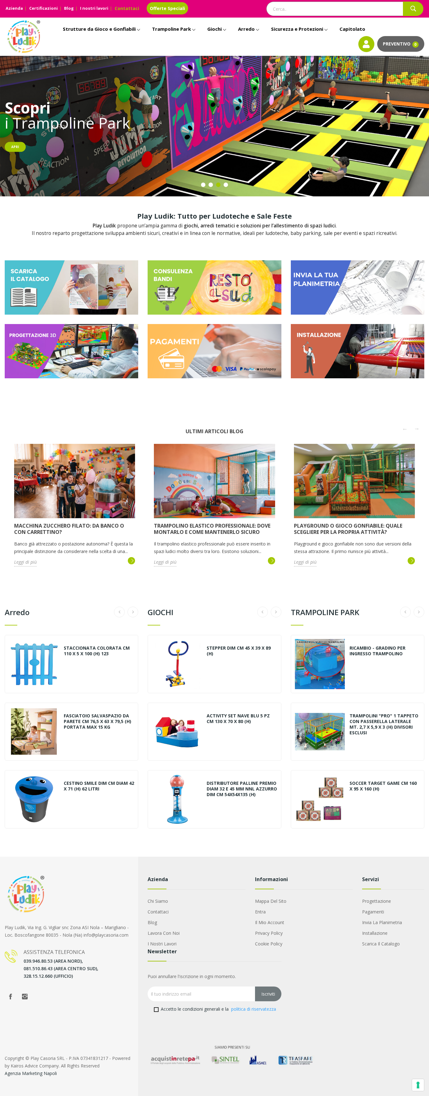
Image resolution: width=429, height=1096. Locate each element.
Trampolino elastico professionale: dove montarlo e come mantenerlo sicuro (212, 528)
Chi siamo (158, 901)
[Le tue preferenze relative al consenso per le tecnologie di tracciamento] (418, 1085)
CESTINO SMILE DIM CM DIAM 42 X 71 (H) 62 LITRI (99, 786)
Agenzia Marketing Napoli (31, 1073)
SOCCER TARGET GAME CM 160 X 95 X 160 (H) (383, 786)
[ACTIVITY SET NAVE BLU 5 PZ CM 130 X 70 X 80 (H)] (177, 732)
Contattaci (127, 8)
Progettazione (376, 901)
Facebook (10, 996)
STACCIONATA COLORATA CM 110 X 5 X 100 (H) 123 (97, 651)
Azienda (14, 8)
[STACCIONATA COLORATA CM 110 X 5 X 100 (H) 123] (34, 664)
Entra (260, 912)
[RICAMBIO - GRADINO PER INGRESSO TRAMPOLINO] (320, 664)
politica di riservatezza (253, 1009)
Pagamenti (373, 912)
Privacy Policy (269, 933)
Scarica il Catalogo (381, 944)
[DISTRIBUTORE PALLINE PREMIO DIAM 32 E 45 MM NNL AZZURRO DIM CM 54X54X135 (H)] (177, 799)
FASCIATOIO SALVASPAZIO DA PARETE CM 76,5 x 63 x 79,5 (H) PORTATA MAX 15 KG (97, 721)
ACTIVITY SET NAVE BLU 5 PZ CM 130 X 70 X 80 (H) (238, 718)
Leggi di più (25, 562)
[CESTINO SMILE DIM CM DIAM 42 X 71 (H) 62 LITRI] (34, 799)
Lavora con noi (164, 933)
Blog (69, 8)
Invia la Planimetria (382, 922)
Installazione (375, 933)
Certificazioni (43, 8)
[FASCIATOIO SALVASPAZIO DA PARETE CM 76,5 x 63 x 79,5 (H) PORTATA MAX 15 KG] (34, 732)
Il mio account (269, 922)
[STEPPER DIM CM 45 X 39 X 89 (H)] (177, 664)
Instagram (24, 996)
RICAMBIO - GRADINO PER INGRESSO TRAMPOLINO (377, 651)
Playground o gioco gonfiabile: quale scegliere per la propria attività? (348, 528)
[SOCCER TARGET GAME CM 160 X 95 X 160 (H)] (320, 799)
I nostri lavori (94, 8)
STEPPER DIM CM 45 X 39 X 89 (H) (239, 651)
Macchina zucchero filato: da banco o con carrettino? (69, 528)
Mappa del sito (270, 901)
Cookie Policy (268, 944)
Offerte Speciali (167, 8)
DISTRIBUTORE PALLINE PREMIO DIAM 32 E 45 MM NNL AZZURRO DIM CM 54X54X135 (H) (242, 788)
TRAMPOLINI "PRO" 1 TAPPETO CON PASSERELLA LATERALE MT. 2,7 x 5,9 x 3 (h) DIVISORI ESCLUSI (384, 724)
